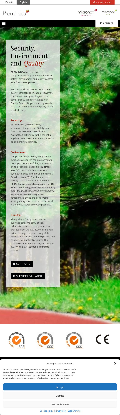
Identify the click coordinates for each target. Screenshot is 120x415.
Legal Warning (74, 411)
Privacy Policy (60, 411)
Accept (60, 387)
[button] (115, 363)
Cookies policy (46, 411)
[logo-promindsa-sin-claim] (16, 12)
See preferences (60, 404)
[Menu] (3, 23)
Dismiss (60, 395)
